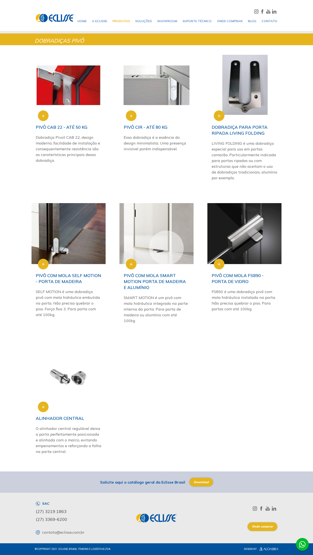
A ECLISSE (99, 21)
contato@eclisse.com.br (63, 532)
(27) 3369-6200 (51, 519)
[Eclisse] (55, 18)
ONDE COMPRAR (230, 21)
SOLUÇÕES (143, 21)
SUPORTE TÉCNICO (197, 21)
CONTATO (269, 21)
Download (201, 482)
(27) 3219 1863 (51, 511)
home (82, 21)
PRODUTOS (121, 21)
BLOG (252, 21)
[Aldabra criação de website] (267, 549)
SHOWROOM (167, 21)
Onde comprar (262, 526)
